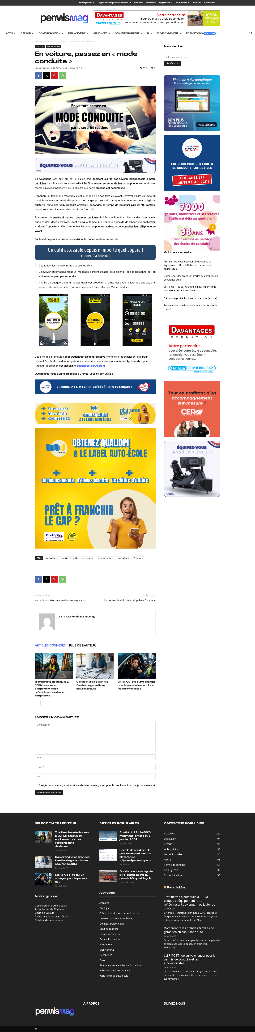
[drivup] (95, 252)
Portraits (151, 3)
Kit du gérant (85, 3)
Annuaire (138, 3)
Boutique (104, 908)
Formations (200, 33)
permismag (88, 558)
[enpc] (95, 165)
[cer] (192, 409)
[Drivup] (192, 103)
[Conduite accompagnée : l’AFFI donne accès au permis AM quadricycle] (108, 876)
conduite (64, 558)
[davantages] (192, 349)
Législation (164, 3)
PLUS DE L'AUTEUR (82, 645)
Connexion (209, 3)
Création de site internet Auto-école (119, 913)
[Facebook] (38, 75)
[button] (251, 33)
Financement (77, 33)
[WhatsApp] (62, 75)
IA (148, 33)
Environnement (167, 33)
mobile (75, 558)
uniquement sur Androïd (90, 365)
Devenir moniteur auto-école (115, 918)
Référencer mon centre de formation (120, 965)
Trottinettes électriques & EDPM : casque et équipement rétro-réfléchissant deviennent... (72, 839)
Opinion (25, 33)
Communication (49, 33)
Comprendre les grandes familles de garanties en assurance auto (92, 685)
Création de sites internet (49, 920)
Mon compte (106, 949)
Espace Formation (109, 939)
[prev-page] (37, 703)
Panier (103, 960)
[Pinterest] (54, 75)
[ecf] (95, 386)
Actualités (50, 41)
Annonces (100, 33)
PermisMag (176, 887)
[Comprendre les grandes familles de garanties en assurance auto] (95, 666)
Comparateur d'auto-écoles (51, 905)
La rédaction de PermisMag (53, 67)
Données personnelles (112, 923)
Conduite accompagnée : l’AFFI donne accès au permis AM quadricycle (137, 875)
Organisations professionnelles (113, 3)
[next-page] (42, 703)
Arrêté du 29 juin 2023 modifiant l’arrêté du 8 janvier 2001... (135, 836)
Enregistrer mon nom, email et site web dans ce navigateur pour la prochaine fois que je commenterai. (97, 785)
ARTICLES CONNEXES (50, 645)
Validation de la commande (114, 970)
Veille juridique (182, 3)
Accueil (38, 41)
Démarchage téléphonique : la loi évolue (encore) (190, 298)
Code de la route (44, 912)
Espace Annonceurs (110, 934)
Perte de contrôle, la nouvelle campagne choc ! (61, 600)
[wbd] (95, 413)
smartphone (123, 558)
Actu (9, 33)
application (50, 558)
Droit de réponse (108, 928)
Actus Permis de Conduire (50, 909)
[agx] (192, 223)
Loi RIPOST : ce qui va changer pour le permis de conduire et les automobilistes (136, 685)
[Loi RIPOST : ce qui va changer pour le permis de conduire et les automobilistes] (137, 666)
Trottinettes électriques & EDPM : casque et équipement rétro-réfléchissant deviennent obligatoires (52, 689)
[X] (46, 75)
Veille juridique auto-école (113, 975)
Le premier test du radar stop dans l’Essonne (130, 600)
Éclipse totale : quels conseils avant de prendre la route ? (190, 307)
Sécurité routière (127, 33)
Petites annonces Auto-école (51, 916)
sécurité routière (105, 558)
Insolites (197, 3)
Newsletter (105, 954)
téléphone (138, 558)
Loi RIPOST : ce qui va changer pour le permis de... (71, 878)
